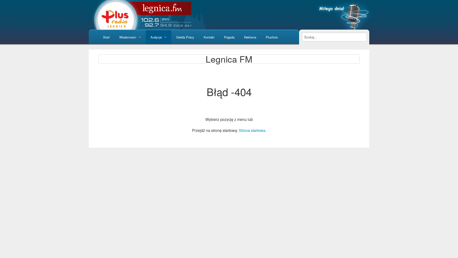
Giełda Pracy (185, 37)
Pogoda (229, 37)
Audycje (156, 37)
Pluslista (272, 37)
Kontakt (209, 37)
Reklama (250, 37)
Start (106, 37)
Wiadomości (127, 37)
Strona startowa (252, 130)
